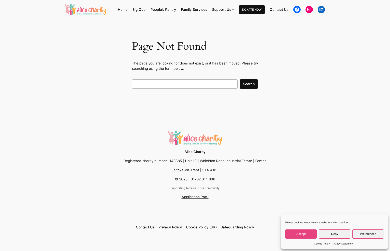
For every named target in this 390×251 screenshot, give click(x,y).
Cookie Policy (322, 243)
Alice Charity (195, 152)
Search (249, 84)
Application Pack (195, 197)
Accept (301, 234)
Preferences (368, 234)
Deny (334, 234)
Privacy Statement (342, 243)
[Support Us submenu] (233, 10)
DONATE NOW (252, 9)
